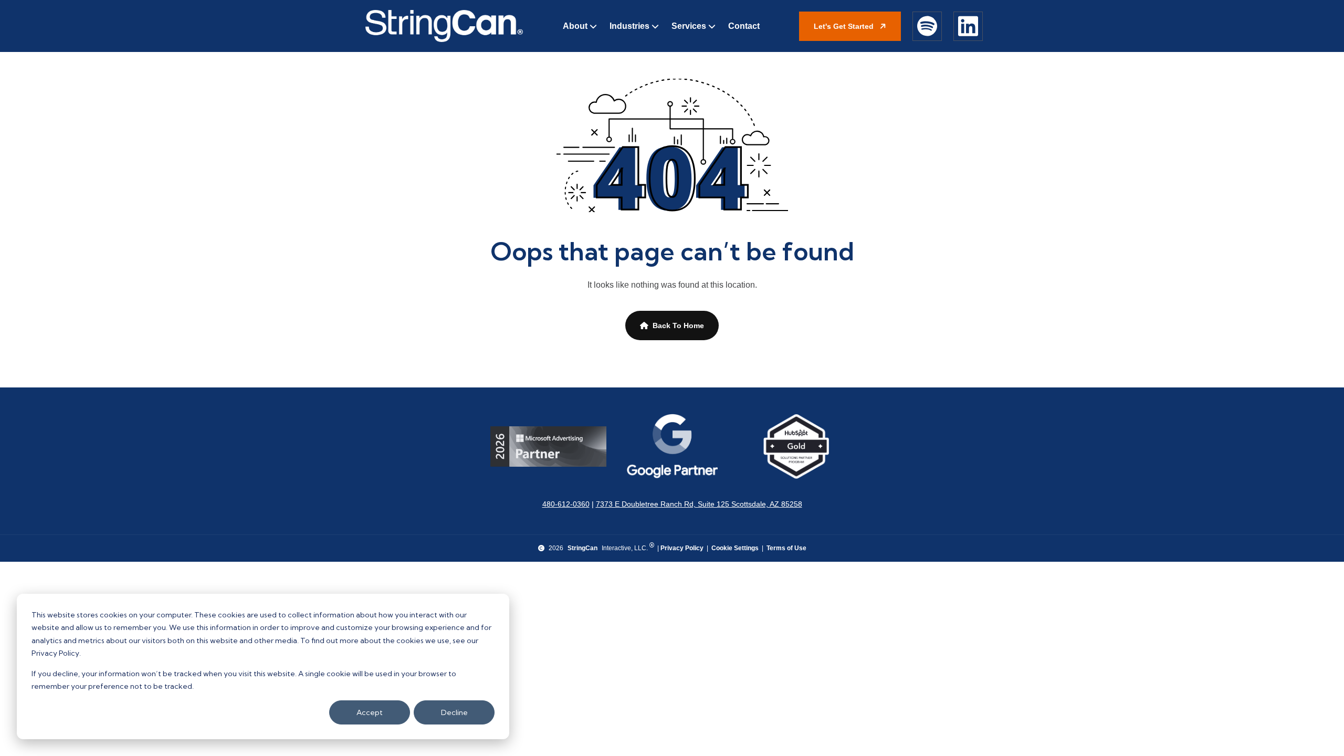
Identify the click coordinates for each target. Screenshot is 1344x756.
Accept (369, 712)
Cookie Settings (735, 548)
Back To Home (678, 325)
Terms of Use (786, 548)
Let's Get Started (845, 26)
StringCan (582, 548)
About (575, 26)
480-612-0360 (566, 504)
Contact (744, 26)
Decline (454, 712)
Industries (629, 26)
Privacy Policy (682, 548)
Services (688, 26)
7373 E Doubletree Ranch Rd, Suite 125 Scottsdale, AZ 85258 (699, 504)
